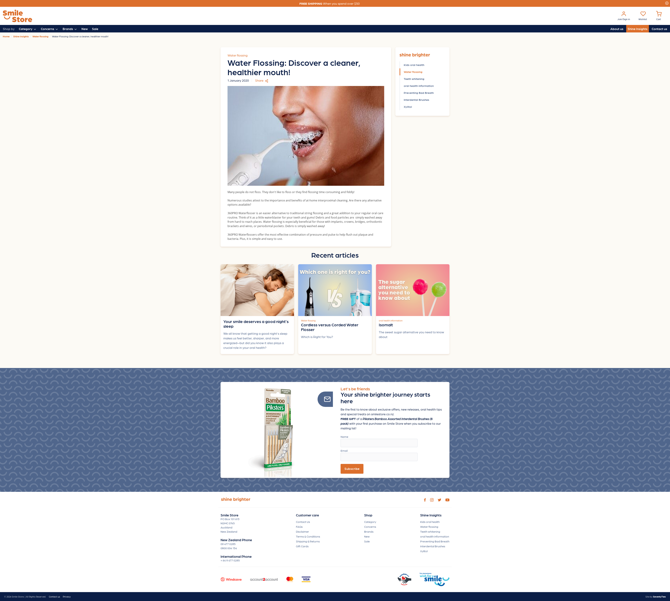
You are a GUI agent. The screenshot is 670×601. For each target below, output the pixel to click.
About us (616, 29)
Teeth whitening (414, 78)
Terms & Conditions (308, 536)
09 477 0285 (228, 544)
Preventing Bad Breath (419, 92)
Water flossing (413, 71)
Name (344, 436)
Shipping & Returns (308, 541)
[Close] (667, 2)
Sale (95, 29)
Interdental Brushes (416, 99)
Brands (369, 531)
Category (370, 521)
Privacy (67, 596)
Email (344, 450)
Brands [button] (68, 29)
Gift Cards (302, 546)
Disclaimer (302, 531)
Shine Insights (637, 29)
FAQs (299, 526)
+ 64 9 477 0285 (230, 560)
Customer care (307, 515)
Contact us (659, 29)
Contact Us (303, 521)
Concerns (370, 526)
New (84, 29)
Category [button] (26, 29)
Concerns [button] (48, 29)
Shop (368, 515)
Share (259, 80)
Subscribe (352, 468)
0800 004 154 (229, 548)
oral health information (419, 85)
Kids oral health (414, 64)
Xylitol (408, 106)
